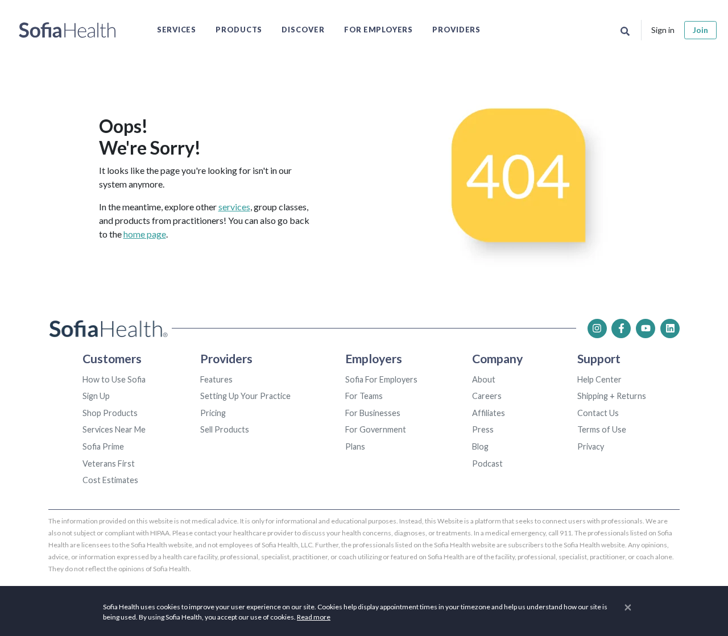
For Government (375, 429)
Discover (303, 29)
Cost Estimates (110, 480)
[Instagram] (597, 328)
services (234, 206)
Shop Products (110, 413)
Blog (480, 446)
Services (176, 29)
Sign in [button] (663, 30)
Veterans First (108, 463)
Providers (456, 29)
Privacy (590, 446)
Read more (313, 617)
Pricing (213, 413)
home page (144, 233)
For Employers (378, 29)
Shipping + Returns (611, 396)
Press (483, 429)
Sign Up (96, 396)
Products (239, 29)
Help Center (599, 379)
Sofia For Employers (381, 379)
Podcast (487, 463)
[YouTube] (645, 328)
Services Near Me (114, 429)
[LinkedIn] (670, 328)
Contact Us (598, 413)
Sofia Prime (103, 446)
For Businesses (372, 413)
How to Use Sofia (114, 379)
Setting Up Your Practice (245, 396)
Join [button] (700, 30)
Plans (355, 446)
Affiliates (488, 413)
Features (216, 379)
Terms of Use (601, 429)
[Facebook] (621, 328)
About (483, 379)
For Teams (364, 396)
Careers (487, 396)
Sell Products (224, 429)
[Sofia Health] (67, 30)
